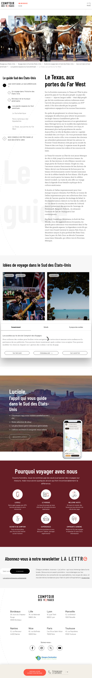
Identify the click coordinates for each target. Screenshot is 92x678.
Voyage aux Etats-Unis (7, 64)
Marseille (70, 611)
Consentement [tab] (16, 327)
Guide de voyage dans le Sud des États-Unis (59, 64)
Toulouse (70, 628)
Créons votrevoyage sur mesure (34, 672)
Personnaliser (45, 353)
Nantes (14, 628)
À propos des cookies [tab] (76, 327)
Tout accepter (75, 353)
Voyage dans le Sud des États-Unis (29, 64)
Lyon (49, 611)
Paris (49, 628)
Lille (31, 611)
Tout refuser (17, 353)
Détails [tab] (46, 327)
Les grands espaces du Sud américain (23, 67)
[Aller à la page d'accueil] (9, 4)
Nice (31, 628)
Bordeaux (15, 611)
